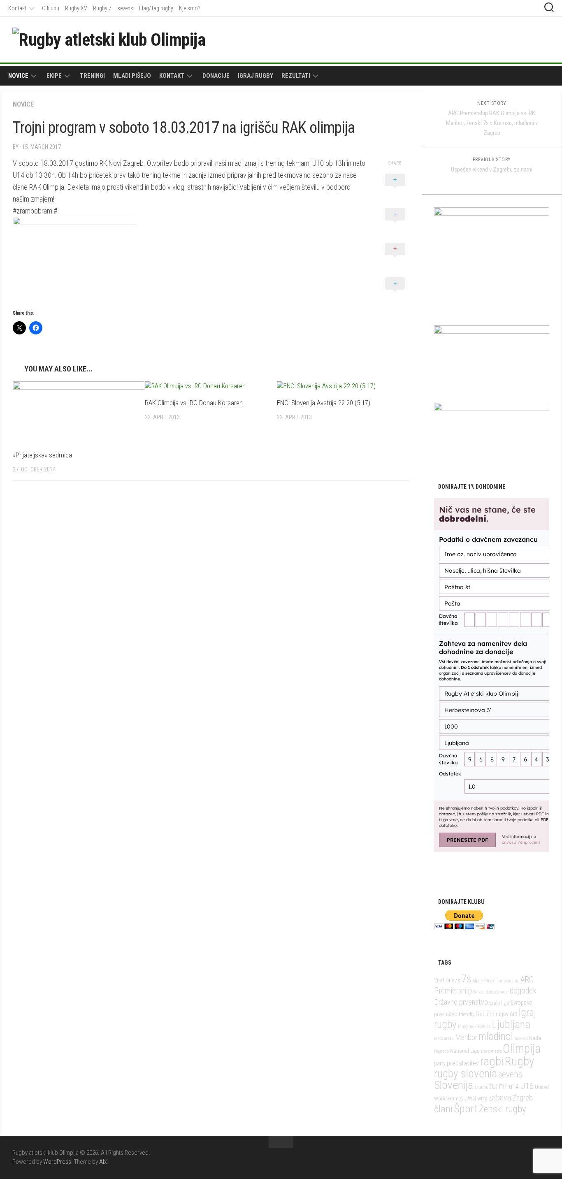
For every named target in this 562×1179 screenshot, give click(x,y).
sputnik (481, 1087)
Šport (466, 1108)
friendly (466, 1014)
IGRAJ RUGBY (255, 75)
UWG (470, 1098)
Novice (18, 75)
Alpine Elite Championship (496, 981)
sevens (510, 1074)
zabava (499, 1097)
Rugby (519, 1061)
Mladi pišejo (132, 75)
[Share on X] (395, 189)
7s (466, 979)
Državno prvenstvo (461, 1002)
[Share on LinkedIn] (395, 292)
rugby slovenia (465, 1073)
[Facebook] (518, 39)
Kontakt (17, 8)
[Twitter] (531, 39)
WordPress (57, 1161)
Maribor (466, 1037)
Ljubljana (511, 1024)
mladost (520, 1038)
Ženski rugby (502, 1109)
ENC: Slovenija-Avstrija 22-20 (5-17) (323, 403)
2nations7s (447, 980)
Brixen (479, 992)
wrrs (482, 1098)
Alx (103, 1161)
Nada (535, 1038)
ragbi (492, 1061)
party (440, 1063)
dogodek (523, 991)
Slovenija (453, 1085)
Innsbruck (467, 1026)
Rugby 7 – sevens (113, 8)
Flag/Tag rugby (156, 8)
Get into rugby (492, 1014)
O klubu (50, 8)
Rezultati (295, 75)
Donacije (216, 75)
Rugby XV (76, 8)
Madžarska (444, 1038)
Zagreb (522, 1097)
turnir (498, 1086)
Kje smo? (189, 8)
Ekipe (54, 75)
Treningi (92, 75)
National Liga (465, 1051)
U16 (527, 1086)
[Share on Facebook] (395, 223)
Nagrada (441, 1051)
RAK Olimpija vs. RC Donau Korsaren (194, 403)
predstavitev (463, 1063)
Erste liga (499, 1003)
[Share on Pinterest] (395, 258)
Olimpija (522, 1049)
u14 (514, 1087)
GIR (513, 1014)
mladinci (495, 1036)
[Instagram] (545, 39)
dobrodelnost (497, 992)
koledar (484, 1026)
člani (443, 1109)
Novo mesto (491, 1051)
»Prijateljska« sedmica (42, 455)
